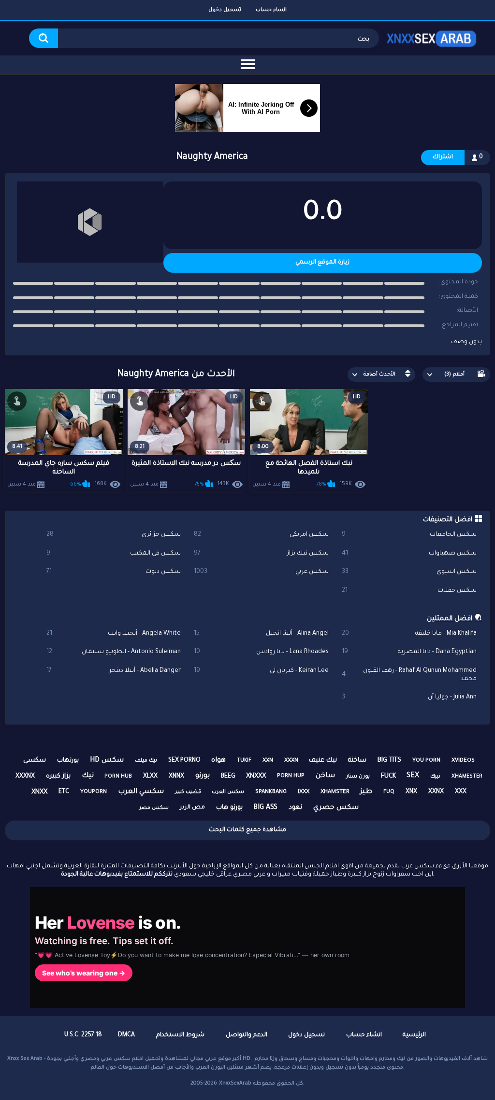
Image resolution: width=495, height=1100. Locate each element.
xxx (460, 792)
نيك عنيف (323, 760)
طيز (366, 792)
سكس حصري (336, 808)
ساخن (325, 776)
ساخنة (357, 760)
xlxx (150, 776)
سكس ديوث (113, 572)
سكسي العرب (141, 792)
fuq (388, 792)
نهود (295, 807)
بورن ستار (358, 777)
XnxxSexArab (235, 1083)
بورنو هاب (229, 807)
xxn (267, 761)
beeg (228, 776)
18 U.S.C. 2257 (83, 1035)
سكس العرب (228, 792)
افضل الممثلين (449, 619)
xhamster (334, 792)
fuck (388, 776)
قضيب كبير (188, 792)
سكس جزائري (113, 534)
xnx (411, 792)
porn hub (118, 777)
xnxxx (256, 776)
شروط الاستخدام (180, 1035)
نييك (435, 777)
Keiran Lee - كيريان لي (261, 671)
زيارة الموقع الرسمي (322, 262)
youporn (93, 792)
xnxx (39, 792)
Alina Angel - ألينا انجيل (261, 633)
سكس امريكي (261, 534)
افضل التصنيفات (447, 520)
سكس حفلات (409, 590)
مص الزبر (192, 808)
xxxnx (25, 776)
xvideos (463, 761)
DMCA (126, 1035)
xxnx (436, 792)
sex (413, 776)
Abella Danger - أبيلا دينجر (113, 671)
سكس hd (107, 761)
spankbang (271, 792)
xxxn (291, 761)
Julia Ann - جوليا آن (409, 697)
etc (63, 792)
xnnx (176, 776)
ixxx (303, 792)
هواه (218, 761)
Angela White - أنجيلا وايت (113, 633)
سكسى (34, 760)
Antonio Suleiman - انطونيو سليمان (113, 652)
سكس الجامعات (409, 534)
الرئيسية (414, 1035)
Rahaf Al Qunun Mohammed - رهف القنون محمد (409, 675)
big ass (265, 808)
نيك (88, 776)
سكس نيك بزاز (261, 553)
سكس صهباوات (409, 553)
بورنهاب (68, 760)
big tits (389, 760)
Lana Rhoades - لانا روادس (261, 652)
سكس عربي (261, 572)
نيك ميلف (146, 761)
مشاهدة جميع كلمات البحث (247, 830)
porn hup (291, 776)
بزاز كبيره (58, 776)
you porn (426, 761)
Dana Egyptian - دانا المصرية (409, 652)
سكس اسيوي (409, 572)
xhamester (466, 777)
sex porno (184, 760)
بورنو (202, 776)
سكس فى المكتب (113, 553)
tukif (244, 761)
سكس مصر (154, 808)
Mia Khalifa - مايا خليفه (409, 633)
